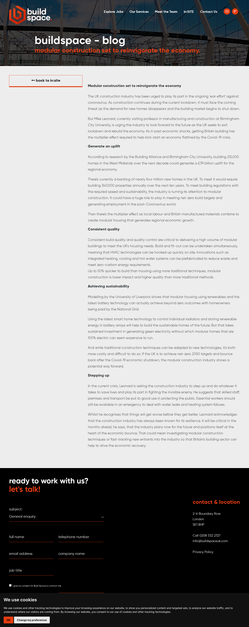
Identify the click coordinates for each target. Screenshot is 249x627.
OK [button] (8, 620)
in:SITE (189, 11)
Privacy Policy (203, 552)
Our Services (139, 11)
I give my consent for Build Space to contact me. (37, 586)
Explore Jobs (113, 11)
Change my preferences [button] (32, 620)
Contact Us (208, 11)
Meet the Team (166, 11)
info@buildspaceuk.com (210, 541)
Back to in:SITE (47, 81)
